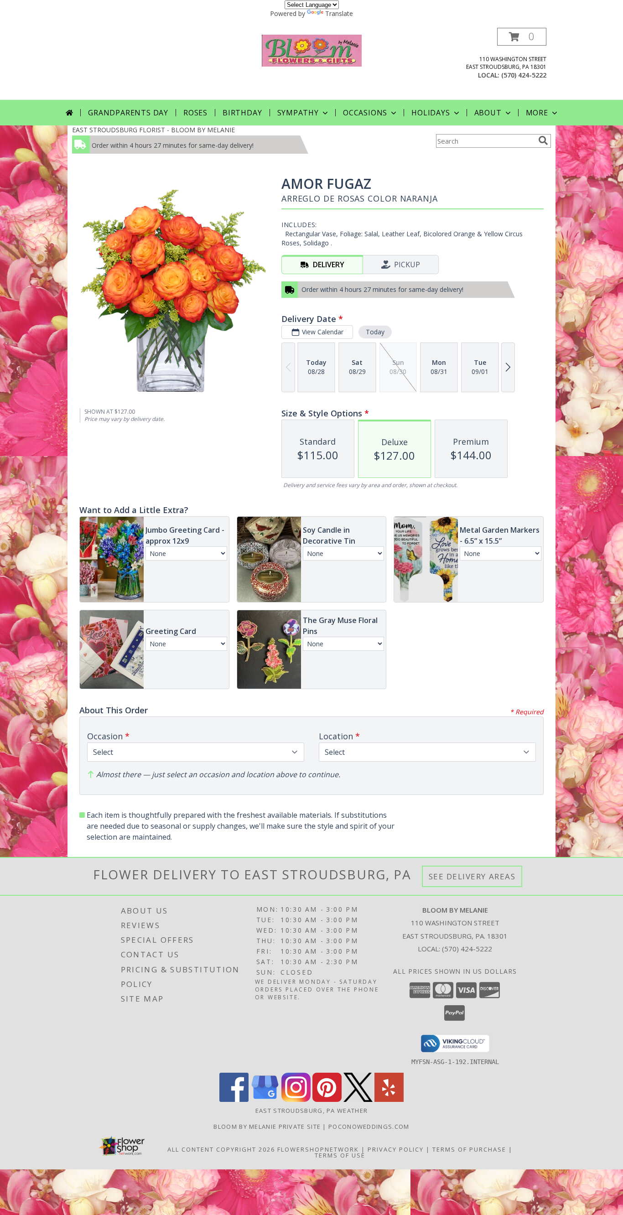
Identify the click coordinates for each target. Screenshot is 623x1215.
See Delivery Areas (472, 876)
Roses (195, 113)
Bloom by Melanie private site (267, 1126)
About (488, 113)
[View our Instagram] (296, 1099)
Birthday (242, 113)
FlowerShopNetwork (318, 1149)
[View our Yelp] (389, 1099)
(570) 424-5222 (523, 75)
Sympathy (298, 113)
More (537, 113)
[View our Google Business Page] (265, 1099)
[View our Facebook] (234, 1099)
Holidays (430, 113)
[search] (543, 140)
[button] (521, 37)
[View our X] (358, 1099)
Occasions (365, 113)
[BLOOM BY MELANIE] (312, 49)
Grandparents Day (128, 113)
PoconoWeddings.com (368, 1126)
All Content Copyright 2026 (221, 1149)
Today (375, 331)
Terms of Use (340, 1155)
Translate (339, 13)
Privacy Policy (396, 1149)
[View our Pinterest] (327, 1099)
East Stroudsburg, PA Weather (311, 1110)
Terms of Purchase (469, 1149)
